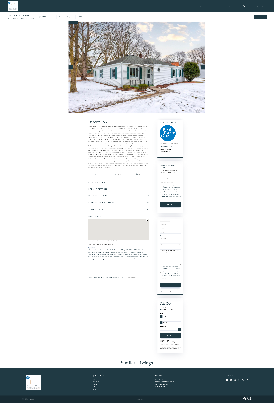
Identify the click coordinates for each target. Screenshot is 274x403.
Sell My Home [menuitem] (188, 6)
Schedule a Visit (176, 220)
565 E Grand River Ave (161, 385)
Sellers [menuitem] (94, 387)
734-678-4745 (249, 6)
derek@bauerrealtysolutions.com (164, 381)
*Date (161, 235)
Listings (95, 277)
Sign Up (263, 6)
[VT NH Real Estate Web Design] (247, 399)
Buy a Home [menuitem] (199, 6)
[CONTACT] (260, 17)
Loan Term (163, 307)
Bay (102, 277)
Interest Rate (164, 326)
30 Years (164, 309)
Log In (257, 6)
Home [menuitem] (94, 379)
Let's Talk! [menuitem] (230, 6)
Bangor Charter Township (111, 277)
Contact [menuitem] (95, 389)
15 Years (171, 309)
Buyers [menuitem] (95, 384)
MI (99, 277)
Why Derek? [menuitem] (220, 6)
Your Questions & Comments (167, 248)
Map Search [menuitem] (96, 381)
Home (90, 277)
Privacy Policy (139, 399)
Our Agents (168, 153)
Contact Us (162, 153)
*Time (161, 242)
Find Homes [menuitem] (209, 6)
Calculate (170, 335)
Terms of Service (166, 291)
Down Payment (164, 320)
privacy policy (165, 196)
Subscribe (170, 204)
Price (161, 313)
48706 (121, 277)
